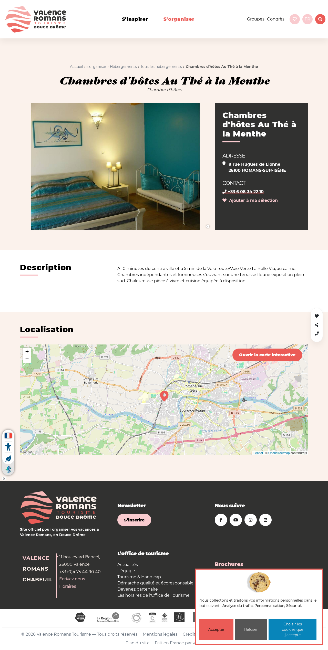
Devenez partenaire (137, 589)
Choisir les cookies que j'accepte (292, 629)
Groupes (255, 19)
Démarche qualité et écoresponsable (155, 583)
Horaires (67, 586)
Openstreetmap (279, 452)
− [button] (27, 359)
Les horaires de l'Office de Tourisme (153, 595)
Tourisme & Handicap (139, 576)
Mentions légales (160, 634)
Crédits (190, 634)
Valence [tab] (36, 558)
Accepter (216, 629)
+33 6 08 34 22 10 (245, 191)
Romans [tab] (35, 569)
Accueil (76, 66)
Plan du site (138, 643)
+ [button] (27, 351)
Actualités (127, 564)
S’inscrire (134, 520)
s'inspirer (135, 19)
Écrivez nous (72, 578)
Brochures (229, 564)
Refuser (251, 629)
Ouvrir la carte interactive (267, 354)
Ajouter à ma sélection (252, 200)
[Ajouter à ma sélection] (317, 316)
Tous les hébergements (161, 66)
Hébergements (123, 66)
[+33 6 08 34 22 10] (317, 333)
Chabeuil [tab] (38, 579)
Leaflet (258, 452)
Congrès (275, 19)
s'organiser (178, 19)
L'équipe (126, 570)
